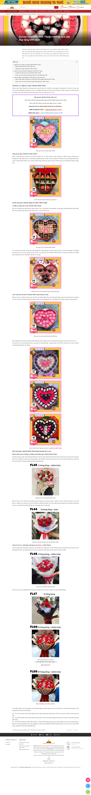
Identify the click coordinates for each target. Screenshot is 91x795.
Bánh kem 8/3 (67, 11)
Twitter (42, 734)
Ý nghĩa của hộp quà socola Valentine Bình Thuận (28, 73)
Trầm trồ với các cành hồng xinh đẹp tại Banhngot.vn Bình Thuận (32, 81)
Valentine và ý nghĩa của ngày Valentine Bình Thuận (27, 64)
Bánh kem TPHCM (38, 752)
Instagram (57, 734)
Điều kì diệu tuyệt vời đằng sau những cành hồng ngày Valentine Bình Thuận (35, 79)
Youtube (50, 734)
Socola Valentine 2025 (41, 11)
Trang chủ (8, 742)
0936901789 (51, 761)
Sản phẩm (8, 744)
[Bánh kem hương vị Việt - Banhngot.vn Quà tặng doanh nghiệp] (12, 7)
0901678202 (47, 665)
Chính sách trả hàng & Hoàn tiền (24, 743)
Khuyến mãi (31, 11)
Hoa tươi (59, 11)
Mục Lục (15, 62)
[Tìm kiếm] (56, 7)
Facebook (34, 734)
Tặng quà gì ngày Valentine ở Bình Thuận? (26, 68)
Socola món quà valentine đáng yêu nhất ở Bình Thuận (28, 71)
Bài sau (75, 730)
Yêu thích (72, 7)
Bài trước (69, 730)
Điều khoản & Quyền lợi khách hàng (24, 746)
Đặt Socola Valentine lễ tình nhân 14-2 (25, 66)
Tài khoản (81, 7)
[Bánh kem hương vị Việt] (45, 2)
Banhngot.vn (39, 545)
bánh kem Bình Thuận (56, 448)
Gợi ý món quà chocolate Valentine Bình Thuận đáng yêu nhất (31, 75)
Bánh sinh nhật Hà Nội (57, 752)
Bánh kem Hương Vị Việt (43, 767)
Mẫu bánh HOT (22, 11)
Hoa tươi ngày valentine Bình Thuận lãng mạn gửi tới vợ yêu (29, 77)
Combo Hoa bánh (52, 11)
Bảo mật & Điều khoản (24, 749)
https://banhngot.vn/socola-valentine (45, 703)
